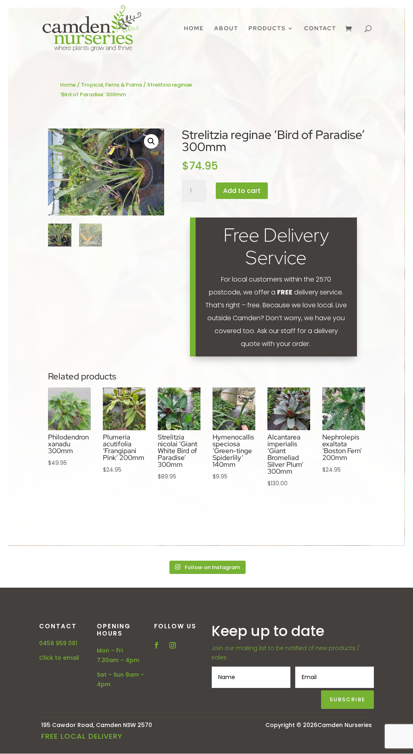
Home (194, 28)
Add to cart (242, 190)
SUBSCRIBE (347, 699)
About (226, 28)
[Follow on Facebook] (156, 645)
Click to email (59, 658)
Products (267, 28)
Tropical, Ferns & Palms (111, 85)
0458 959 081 (58, 643)
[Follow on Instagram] (172, 645)
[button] (151, 141)
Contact (320, 28)
